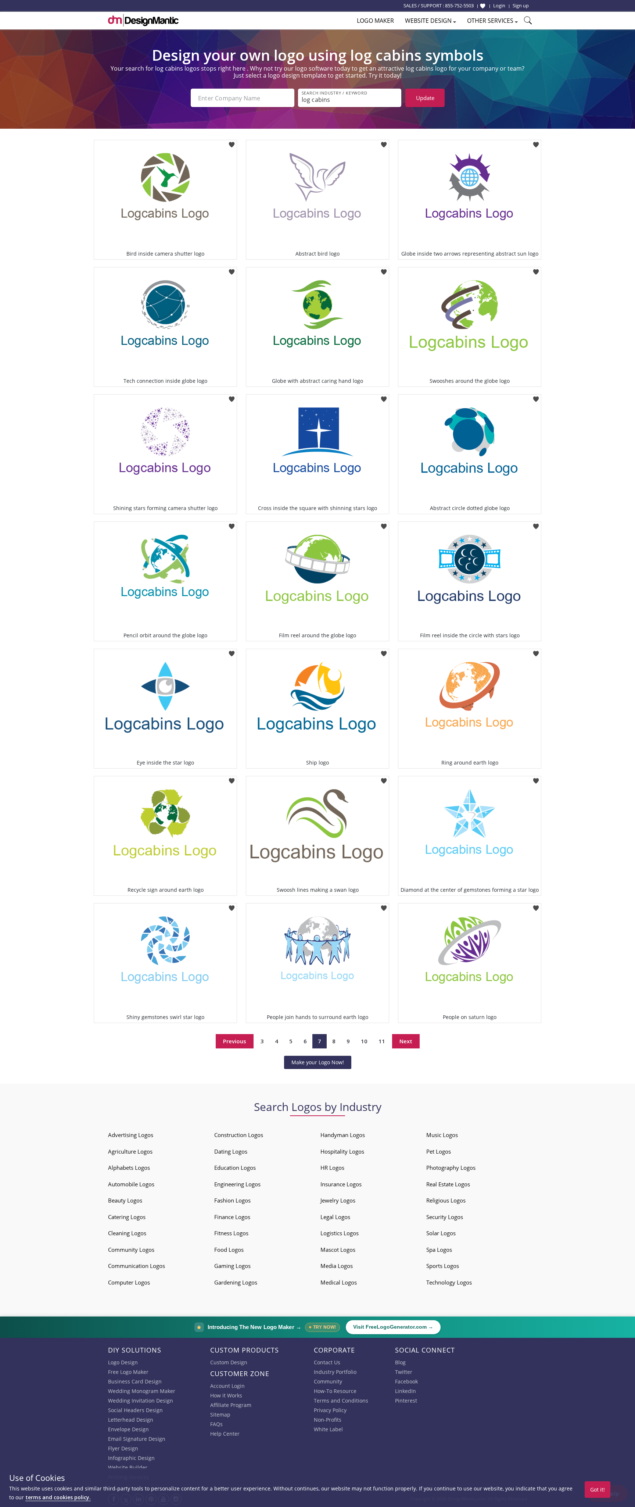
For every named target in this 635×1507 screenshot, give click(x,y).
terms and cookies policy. (58, 1497)
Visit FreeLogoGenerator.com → (393, 1327)
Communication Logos (136, 1265)
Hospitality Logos (342, 1151)
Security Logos (444, 1217)
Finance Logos (232, 1217)
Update (425, 97)
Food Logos (229, 1249)
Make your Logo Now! (317, 1062)
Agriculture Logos (130, 1151)
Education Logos (235, 1167)
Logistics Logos (339, 1233)
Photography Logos (451, 1167)
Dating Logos (230, 1151)
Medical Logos (338, 1282)
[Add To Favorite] (231, 142)
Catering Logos (127, 1217)
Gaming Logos (232, 1265)
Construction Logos (238, 1135)
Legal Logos (335, 1217)
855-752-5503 (459, 5)
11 (382, 1041)
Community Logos (131, 1249)
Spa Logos (439, 1249)
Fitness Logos (231, 1233)
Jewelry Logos (337, 1200)
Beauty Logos (125, 1200)
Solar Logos (441, 1233)
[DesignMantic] (143, 20)
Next (405, 1041)
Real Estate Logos (448, 1184)
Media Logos (336, 1265)
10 (364, 1041)
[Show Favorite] (482, 6)
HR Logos (332, 1167)
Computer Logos (129, 1282)
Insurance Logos (341, 1184)
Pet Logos (438, 1151)
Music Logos (442, 1135)
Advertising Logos (130, 1135)
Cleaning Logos (127, 1233)
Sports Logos (442, 1265)
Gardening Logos (235, 1282)
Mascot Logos (337, 1249)
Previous (234, 1041)
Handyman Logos (342, 1135)
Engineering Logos (237, 1184)
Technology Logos (449, 1282)
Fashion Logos (232, 1200)
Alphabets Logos (129, 1167)
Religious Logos (446, 1200)
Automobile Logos (131, 1184)
